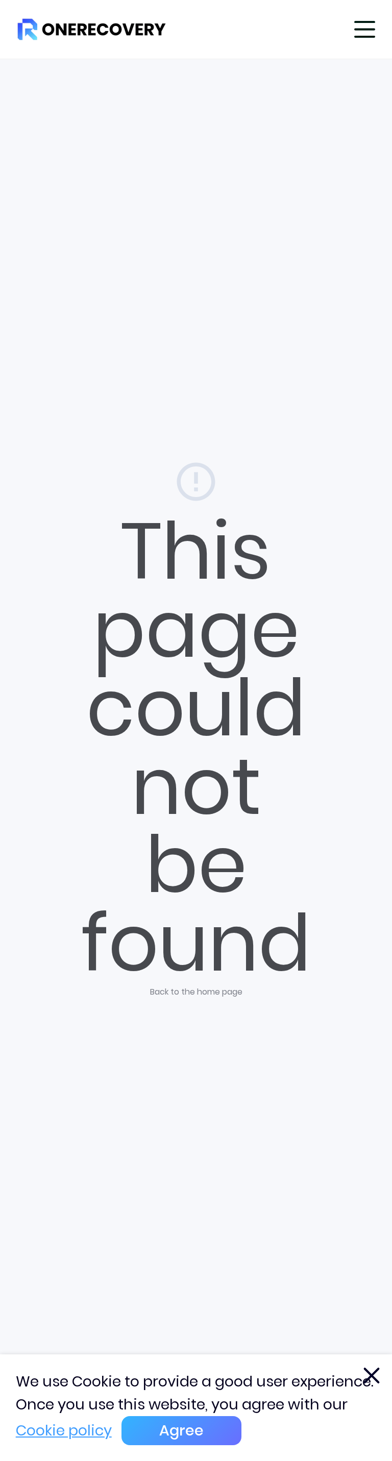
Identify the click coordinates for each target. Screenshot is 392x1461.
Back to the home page (196, 992)
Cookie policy (64, 1430)
